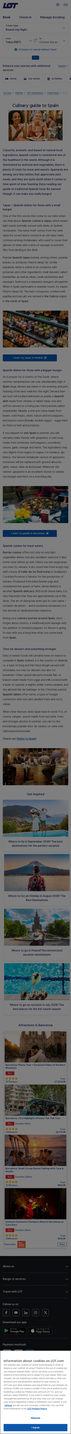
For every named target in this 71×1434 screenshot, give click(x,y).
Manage (35, 1418)
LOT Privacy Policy (37, 1408)
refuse (8, 1405)
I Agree (36, 1427)
